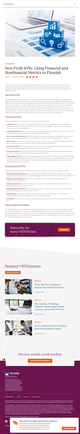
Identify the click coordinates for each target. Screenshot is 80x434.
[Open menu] (75, 4)
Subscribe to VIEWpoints (40, 361)
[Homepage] (8, 4)
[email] (36, 77)
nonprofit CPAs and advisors (30, 213)
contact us (25, 217)
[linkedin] (33, 77)
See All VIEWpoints (13, 272)
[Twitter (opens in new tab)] (6, 421)
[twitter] (27, 77)
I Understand (69, 428)
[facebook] (30, 77)
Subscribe (64, 230)
